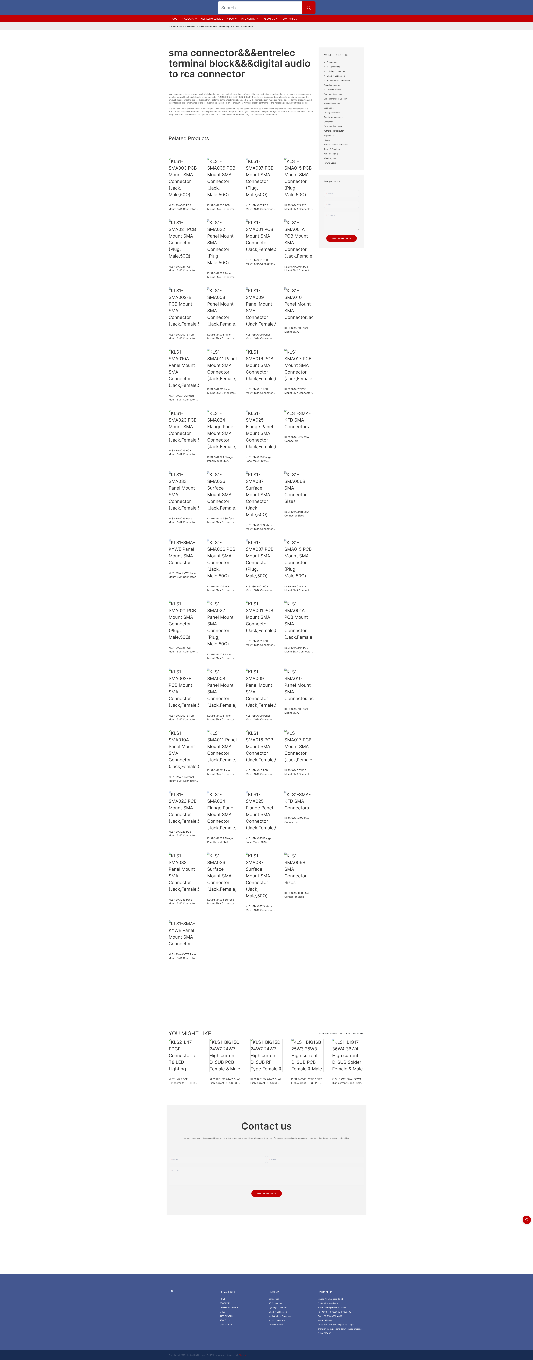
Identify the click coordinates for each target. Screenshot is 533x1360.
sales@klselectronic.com (336, 1307)
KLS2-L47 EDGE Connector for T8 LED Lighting (182, 1081)
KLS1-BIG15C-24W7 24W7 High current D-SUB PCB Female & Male (224, 1081)
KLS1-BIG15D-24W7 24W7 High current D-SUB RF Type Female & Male (265, 1081)
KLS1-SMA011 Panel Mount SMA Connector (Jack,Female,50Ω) (220, 391)
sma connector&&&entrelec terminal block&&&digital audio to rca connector (219, 26)
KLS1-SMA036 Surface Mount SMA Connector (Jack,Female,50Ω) (220, 520)
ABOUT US (358, 1033)
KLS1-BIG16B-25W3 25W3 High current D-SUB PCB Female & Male (306, 1081)
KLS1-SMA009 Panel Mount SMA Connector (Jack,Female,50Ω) (259, 336)
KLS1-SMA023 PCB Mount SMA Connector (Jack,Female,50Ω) (182, 452)
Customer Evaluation (327, 1033)
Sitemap (242, 1355)
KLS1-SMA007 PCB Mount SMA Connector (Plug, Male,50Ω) (259, 207)
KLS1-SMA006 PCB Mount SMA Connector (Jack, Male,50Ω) (220, 207)
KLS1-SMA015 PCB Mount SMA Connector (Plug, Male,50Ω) (297, 207)
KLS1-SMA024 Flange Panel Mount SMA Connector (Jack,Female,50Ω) (220, 459)
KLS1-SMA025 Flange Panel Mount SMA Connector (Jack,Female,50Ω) (258, 459)
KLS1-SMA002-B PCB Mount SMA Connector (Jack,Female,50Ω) (182, 336)
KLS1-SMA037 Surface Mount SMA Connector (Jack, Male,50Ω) (259, 527)
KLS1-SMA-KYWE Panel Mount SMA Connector (182, 575)
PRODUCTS (345, 1033)
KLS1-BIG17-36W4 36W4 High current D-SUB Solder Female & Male (348, 1081)
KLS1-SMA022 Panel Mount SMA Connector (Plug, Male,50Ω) (220, 275)
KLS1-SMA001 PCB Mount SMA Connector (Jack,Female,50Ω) (259, 262)
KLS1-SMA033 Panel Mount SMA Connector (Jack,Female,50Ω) (182, 520)
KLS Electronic (175, 26)
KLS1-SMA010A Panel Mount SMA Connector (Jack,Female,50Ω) (182, 397)
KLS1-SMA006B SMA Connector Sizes (296, 513)
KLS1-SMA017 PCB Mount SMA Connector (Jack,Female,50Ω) (297, 391)
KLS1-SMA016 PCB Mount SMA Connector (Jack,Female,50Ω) (259, 391)
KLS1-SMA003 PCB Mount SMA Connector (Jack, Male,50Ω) (182, 207)
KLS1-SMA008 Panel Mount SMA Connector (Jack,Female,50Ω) (220, 336)
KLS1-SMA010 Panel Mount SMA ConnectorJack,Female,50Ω (299, 330)
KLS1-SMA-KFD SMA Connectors (296, 439)
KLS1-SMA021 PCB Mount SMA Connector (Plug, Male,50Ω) (182, 268)
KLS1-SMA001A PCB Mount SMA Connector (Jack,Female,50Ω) (297, 268)
